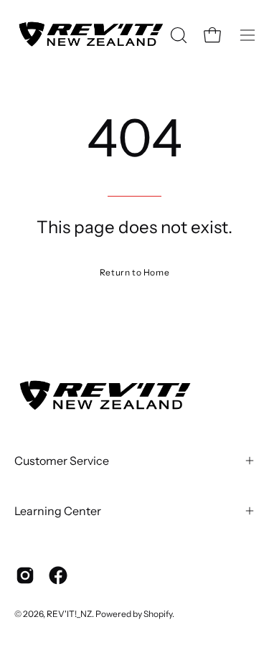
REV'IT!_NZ (69, 613)
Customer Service (61, 460)
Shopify (157, 613)
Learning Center (57, 511)
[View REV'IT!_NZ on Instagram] (25, 575)
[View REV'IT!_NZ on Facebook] (58, 575)
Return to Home (134, 272)
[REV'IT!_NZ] (90, 35)
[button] (177, 35)
